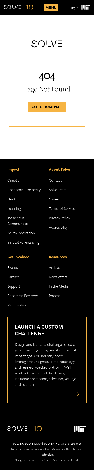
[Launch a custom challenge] (74, 394)
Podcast (55, 295)
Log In (74, 7)
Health (12, 199)
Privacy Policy (59, 218)
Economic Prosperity (24, 189)
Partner (13, 277)
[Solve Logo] (18, 7)
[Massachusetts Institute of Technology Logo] (85, 7)
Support (13, 286)
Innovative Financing (23, 242)
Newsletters (58, 277)
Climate (13, 180)
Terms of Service (62, 208)
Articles (54, 267)
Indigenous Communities (18, 220)
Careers (55, 199)
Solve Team (58, 189)
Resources (58, 256)
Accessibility (58, 227)
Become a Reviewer (22, 295)
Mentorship (16, 305)
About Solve (59, 169)
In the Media (58, 286)
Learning (14, 208)
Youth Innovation (21, 233)
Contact (55, 180)
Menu (51, 7)
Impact (13, 169)
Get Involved (18, 256)
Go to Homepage (47, 106)
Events (12, 267)
